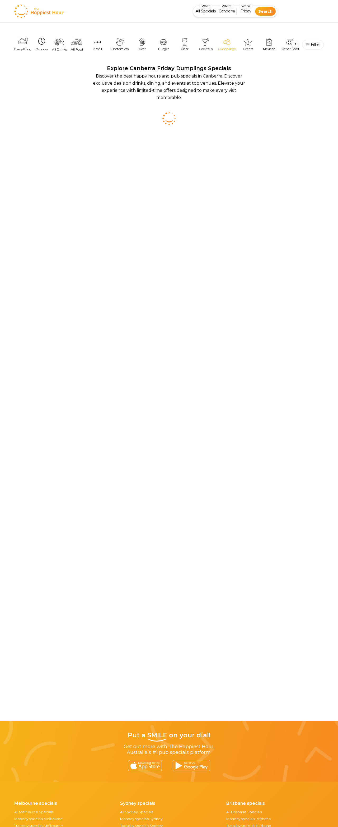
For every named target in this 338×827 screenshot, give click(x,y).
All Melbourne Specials (33, 812)
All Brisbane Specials (244, 812)
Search (265, 11)
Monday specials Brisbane (248, 819)
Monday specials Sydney (141, 819)
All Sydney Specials (136, 812)
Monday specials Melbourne (38, 819)
